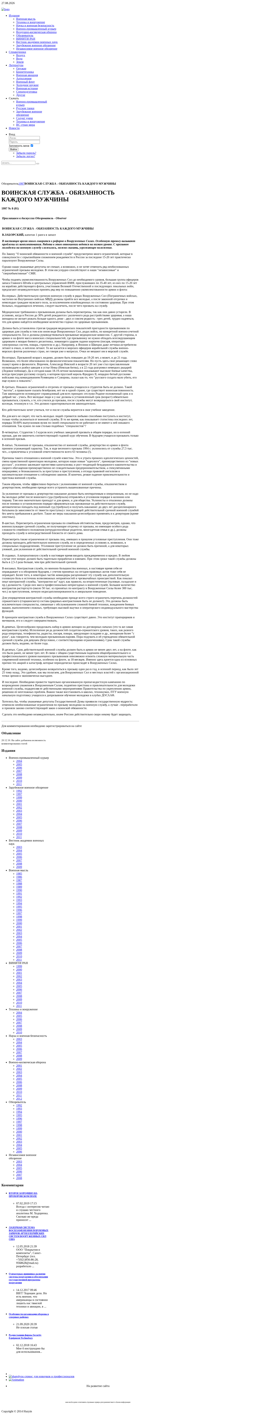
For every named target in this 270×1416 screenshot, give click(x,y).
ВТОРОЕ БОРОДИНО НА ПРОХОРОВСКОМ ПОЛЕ (23, 1195)
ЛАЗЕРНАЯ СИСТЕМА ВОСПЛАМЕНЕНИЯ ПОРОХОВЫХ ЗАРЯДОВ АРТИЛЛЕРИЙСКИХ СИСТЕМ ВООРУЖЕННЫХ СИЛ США (28, 1233)
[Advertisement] (68, 173)
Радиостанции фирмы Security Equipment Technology (25, 1336)
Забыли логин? (25, 156)
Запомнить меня (19, 145)
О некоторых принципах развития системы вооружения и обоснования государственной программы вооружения (28, 1278)
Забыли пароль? (26, 152)
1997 (21, 183)
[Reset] (37, 163)
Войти (13, 149)
